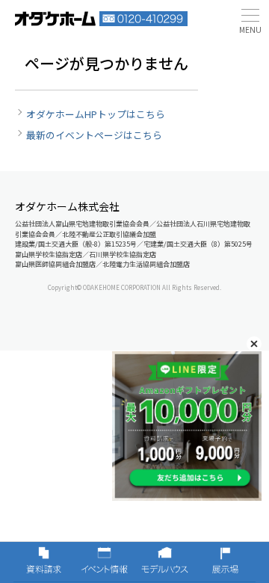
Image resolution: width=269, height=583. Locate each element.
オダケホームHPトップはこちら (95, 114)
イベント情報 (104, 562)
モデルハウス (164, 562)
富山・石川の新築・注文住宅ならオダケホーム (55, 18)
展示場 (225, 562)
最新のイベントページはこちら (94, 135)
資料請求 (43, 562)
